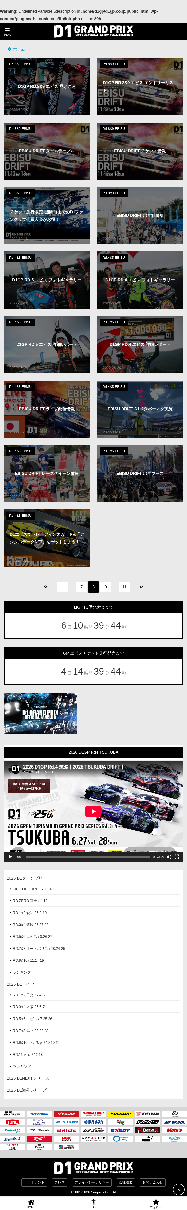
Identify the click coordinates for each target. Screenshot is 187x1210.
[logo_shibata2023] (93, 1114)
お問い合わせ (152, 1182)
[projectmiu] (12, 1130)
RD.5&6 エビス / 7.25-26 (32, 1019)
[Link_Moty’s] (174, 1130)
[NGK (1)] (66, 1139)
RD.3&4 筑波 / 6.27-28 (30, 925)
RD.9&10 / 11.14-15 (28, 960)
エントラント (34, 1182)
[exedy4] (120, 1130)
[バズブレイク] (12, 1139)
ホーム (18, 49)
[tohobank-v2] (66, 1147)
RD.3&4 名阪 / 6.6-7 (29, 1007)
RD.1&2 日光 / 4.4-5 (29, 995)
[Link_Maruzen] (66, 1122)
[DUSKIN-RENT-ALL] (39, 1122)
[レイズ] (147, 1122)
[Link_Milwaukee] (39, 1139)
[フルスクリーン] (176, 856)
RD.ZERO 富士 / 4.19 (30, 901)
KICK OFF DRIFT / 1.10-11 (34, 889)
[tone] (12, 1122)
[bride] (66, 1130)
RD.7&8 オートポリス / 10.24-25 (39, 948)
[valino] (66, 1114)
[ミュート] (169, 856)
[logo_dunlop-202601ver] (120, 1114)
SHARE (93, 1207)
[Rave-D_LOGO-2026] (147, 1130)
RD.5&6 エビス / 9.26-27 (32, 936)
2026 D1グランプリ (25, 878)
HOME (31, 1207)
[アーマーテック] (93, 1139)
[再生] (10, 856)
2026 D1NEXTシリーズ (28, 1078)
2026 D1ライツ (20, 984)
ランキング (22, 972)
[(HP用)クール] (174, 1114)
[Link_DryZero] (12, 1147)
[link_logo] (93, 1122)
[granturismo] (12, 1114)
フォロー (156, 1207)
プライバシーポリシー (92, 1182)
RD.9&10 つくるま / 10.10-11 (36, 1043)
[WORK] (174, 1122)
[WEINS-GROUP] (174, 1139)
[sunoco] (120, 1122)
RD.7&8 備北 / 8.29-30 (30, 1031)
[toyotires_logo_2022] (39, 1114)
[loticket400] (120, 1139)
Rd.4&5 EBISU (20, 257)
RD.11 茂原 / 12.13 (28, 1054)
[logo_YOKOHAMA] (147, 1114)
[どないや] (39, 1147)
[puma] (147, 1139)
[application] (93, 811)
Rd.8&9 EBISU (20, 64)
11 (124, 587)
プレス (60, 1182)
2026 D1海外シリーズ (27, 1090)
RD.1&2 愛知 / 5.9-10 (30, 913)
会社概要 (125, 1182)
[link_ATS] (93, 1130)
